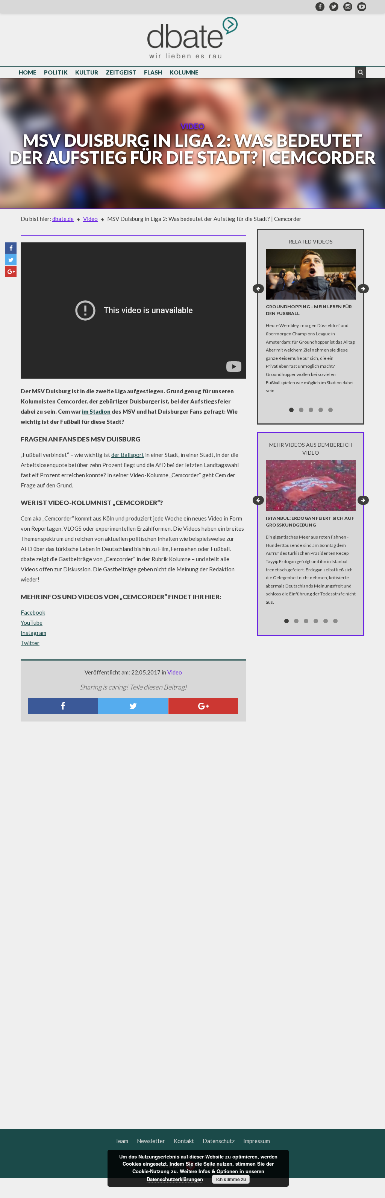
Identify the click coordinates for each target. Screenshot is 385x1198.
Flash (153, 72)
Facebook (33, 612)
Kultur (86, 72)
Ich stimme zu (231, 1179)
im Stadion (96, 411)
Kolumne (184, 72)
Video (90, 218)
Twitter (30, 642)
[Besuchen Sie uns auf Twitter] (332, 6)
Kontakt (184, 1140)
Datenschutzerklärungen (175, 1179)
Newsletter (151, 1140)
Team (121, 1140)
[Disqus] (133, 827)
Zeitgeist (121, 72)
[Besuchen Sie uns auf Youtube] (359, 6)
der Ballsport (127, 454)
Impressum (256, 1140)
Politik (56, 72)
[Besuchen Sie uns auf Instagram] (346, 6)
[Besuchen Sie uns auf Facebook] (318, 6)
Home (27, 72)
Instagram (33, 632)
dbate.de (63, 218)
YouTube (31, 622)
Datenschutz (219, 1140)
